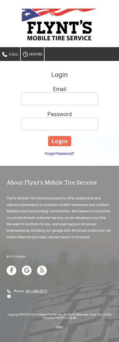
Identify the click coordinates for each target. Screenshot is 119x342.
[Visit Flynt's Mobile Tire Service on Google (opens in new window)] (27, 270)
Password (59, 114)
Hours (35, 54)
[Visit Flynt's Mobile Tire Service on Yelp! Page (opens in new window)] (42, 270)
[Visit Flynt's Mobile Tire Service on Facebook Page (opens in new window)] (11, 270)
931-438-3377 (36, 291)
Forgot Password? (59, 153)
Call (13, 54)
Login (59, 326)
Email (59, 89)
